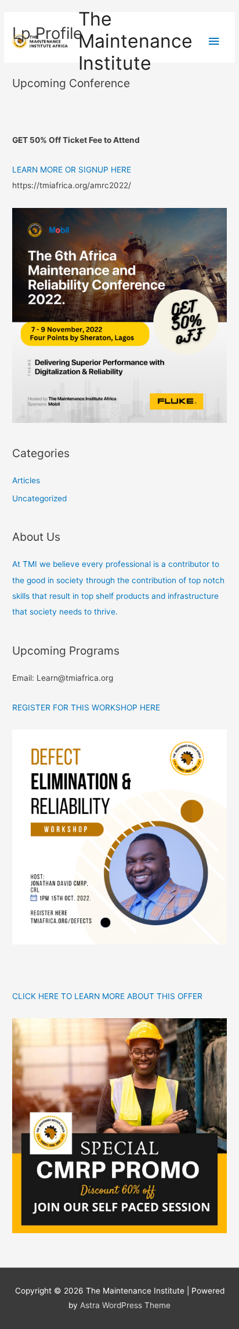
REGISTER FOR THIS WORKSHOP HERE (86, 707)
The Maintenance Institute (135, 41)
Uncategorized (39, 498)
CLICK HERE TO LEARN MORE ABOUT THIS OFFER (107, 996)
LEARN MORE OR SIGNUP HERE (71, 169)
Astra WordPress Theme (125, 1305)
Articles (26, 480)
